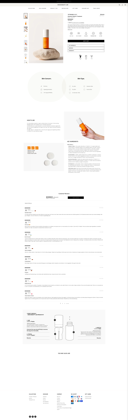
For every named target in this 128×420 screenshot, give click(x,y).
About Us (58, 396)
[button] (70, 19)
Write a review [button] (76, 197)
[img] (27, 208)
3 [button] (64, 303)
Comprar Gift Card (88, 396)
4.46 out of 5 (55, 197)
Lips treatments (46, 403)
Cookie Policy (59, 406)
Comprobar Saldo (88, 398)
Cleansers (45, 396)
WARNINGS (71, 48)
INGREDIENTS (71, 50)
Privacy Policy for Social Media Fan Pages (64, 407)
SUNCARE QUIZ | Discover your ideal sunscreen (64, 1)
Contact (58, 398)
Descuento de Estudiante (61, 404)
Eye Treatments (45, 401)
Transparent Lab (32, 399)
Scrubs (44, 398)
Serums (44, 399)
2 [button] (62, 303)
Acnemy (30, 398)
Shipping (58, 399)
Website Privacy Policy (61, 403)
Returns (58, 401)
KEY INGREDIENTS (72, 45)
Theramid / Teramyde (32, 396)
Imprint (58, 409)
